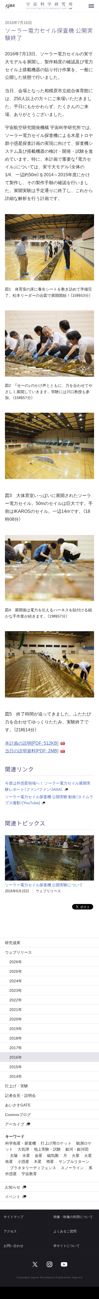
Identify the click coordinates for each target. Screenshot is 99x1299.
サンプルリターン (74, 1161)
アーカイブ (14, 1124)
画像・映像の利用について (73, 1216)
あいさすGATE (18, 1105)
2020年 (15, 1019)
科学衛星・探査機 (20, 1143)
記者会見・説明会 (20, 1095)
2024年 (15, 980)
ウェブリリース (48, 891)
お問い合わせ (13, 1245)
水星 (26, 1155)
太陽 (14, 1155)
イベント (12, 1196)
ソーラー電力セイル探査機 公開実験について (44, 884)
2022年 (15, 999)
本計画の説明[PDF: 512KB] (31, 743)
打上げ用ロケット (56, 1143)
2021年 (15, 1009)
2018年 (15, 1038)
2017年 (15, 1047)
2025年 (15, 971)
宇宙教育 (29, 1173)
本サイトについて (66, 1245)
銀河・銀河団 (77, 1149)
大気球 (23, 1149)
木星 (38, 1161)
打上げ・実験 (16, 1085)
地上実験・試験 (47, 1149)
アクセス (10, 1231)
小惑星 (23, 1161)
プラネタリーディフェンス (33, 1167)
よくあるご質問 (64, 1231)
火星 (75, 1155)
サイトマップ (13, 1216)
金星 (38, 1155)
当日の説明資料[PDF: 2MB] (31, 750)
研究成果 (12, 942)
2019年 (15, 1028)
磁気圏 (53, 1155)
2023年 (15, 990)
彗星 (50, 1161)
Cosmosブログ (18, 1114)
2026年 (15, 961)
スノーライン (72, 1167)
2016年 (15, 1057)
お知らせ (12, 1187)
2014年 (15, 1076)
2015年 (15, 1066)
